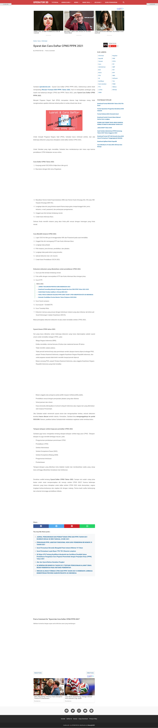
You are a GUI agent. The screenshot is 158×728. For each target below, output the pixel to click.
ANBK (100, 92)
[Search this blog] (124, 2)
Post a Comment (50, 50)
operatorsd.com (44, 87)
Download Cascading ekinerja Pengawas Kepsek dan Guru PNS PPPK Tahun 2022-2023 (63, 289)
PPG (99, 75)
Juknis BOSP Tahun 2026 (104, 127)
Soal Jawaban (102, 84)
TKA (113, 81)
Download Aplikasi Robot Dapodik (107, 141)
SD (99, 78)
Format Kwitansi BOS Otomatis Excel (108, 114)
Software (115, 78)
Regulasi (114, 55)
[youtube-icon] (85, 711)
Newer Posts (38, 673)
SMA (113, 75)
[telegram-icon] (91, 711)
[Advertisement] (64, 66)
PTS (99, 87)
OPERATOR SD (40, 2)
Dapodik (100, 58)
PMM (113, 84)
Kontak (63, 718)
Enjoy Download (83, 718)
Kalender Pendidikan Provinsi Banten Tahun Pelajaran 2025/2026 (57, 297)
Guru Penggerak (111, 2)
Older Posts (90, 673)
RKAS (99, 72)
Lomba (100, 89)
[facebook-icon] (67, 711)
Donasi (75, 718)
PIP (113, 64)
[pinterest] (72, 526)
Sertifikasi (101, 81)
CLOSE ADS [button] (5, 4)
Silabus (114, 87)
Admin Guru (65, 2)
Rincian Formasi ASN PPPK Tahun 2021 (56, 89)
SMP (113, 67)
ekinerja (114, 89)
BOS (99, 70)
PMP (113, 58)
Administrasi (101, 67)
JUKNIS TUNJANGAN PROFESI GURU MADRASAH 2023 (54, 286)
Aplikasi (98, 2)
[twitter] (56, 526)
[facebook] (41, 526)
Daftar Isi (69, 718)
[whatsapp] (87, 526)
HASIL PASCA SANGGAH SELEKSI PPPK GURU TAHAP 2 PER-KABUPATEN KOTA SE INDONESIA (65, 294)
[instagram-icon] (79, 711)
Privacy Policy (93, 718)
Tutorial (55, 2)
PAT (113, 70)
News (76, 2)
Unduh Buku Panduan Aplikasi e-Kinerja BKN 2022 (52, 292)
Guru (99, 64)
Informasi (101, 55)
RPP (113, 72)
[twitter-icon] (73, 711)
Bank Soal (86, 2)
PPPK (114, 61)
